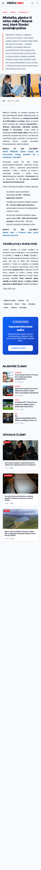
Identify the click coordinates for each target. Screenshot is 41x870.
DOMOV (5, 12)
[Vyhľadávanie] (32, 3)
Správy (13, 12)
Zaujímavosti (24, 12)
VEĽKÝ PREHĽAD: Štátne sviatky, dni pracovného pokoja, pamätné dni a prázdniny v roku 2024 (20, 154)
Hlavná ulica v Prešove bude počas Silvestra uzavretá (20, 233)
